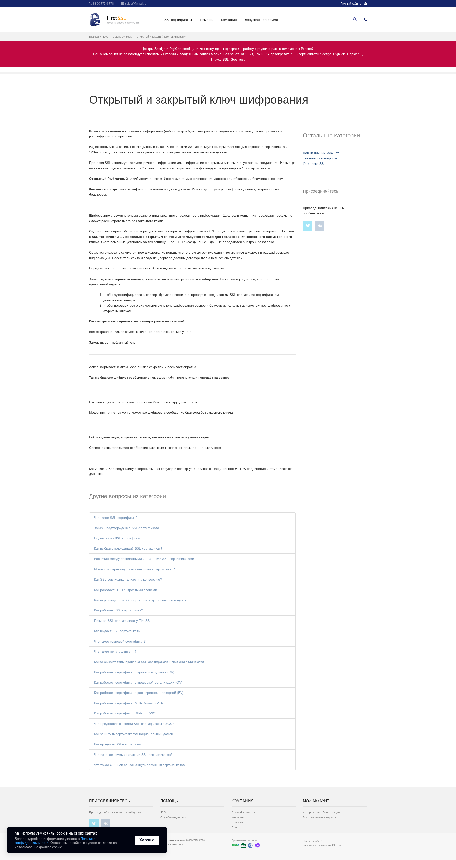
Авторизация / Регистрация (321, 812)
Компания (229, 20)
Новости (237, 822)
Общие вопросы (122, 36)
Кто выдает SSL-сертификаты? (118, 631)
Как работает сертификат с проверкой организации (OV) (138, 682)
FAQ (105, 36)
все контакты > (174, 844)
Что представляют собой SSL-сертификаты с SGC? (134, 724)
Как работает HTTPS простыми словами (125, 590)
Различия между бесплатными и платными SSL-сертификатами (144, 559)
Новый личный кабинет (321, 153)
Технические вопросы (320, 158)
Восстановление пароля (319, 817)
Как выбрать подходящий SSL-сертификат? (128, 548)
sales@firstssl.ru (135, 3)
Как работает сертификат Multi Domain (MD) (128, 703)
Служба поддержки (173, 817)
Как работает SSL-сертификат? (118, 610)
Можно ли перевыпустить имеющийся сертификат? (134, 569)
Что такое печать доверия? (115, 651)
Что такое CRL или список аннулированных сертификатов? (140, 765)
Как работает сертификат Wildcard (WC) (125, 713)
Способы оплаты (243, 812)
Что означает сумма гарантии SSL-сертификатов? (133, 754)
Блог (235, 827)
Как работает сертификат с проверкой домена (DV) (134, 672)
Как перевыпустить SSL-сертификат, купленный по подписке (141, 600)
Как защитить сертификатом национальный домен (133, 734)
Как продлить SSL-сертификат (117, 744)
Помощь (206, 20)
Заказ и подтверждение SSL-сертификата (126, 528)
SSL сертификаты (178, 20)
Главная (94, 36)
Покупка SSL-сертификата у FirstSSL (123, 621)
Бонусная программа (261, 20)
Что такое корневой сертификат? (120, 641)
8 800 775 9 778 (103, 3)
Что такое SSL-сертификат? (116, 518)
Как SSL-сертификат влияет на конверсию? (128, 579)
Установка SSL (314, 163)
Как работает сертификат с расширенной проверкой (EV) (139, 693)
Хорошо (147, 840)
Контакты (238, 817)
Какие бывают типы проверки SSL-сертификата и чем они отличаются (149, 662)
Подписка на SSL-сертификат (117, 538)
